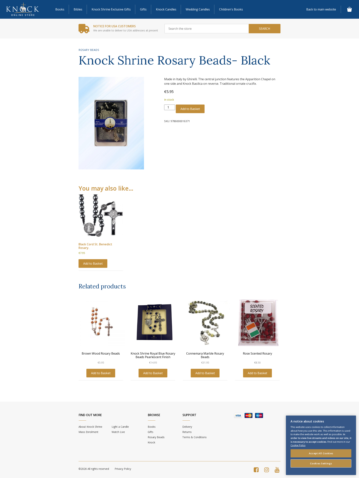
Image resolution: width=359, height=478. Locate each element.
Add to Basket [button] (93, 263)
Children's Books (231, 9)
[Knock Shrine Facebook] (256, 469)
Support (189, 415)
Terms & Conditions (194, 437)
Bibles (78, 9)
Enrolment (88, 432)
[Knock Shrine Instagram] (266, 469)
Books (59, 9)
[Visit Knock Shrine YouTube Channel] (277, 469)
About (90, 426)
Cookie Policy (298, 445)
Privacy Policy (123, 469)
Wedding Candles (198, 9)
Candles (166, 9)
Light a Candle (120, 426)
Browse (154, 415)
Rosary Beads (89, 50)
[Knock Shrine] (22, 9)
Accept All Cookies (321, 453)
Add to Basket (190, 109)
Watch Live (118, 432)
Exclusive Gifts (111, 9)
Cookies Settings (321, 463)
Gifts (143, 9)
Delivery (187, 426)
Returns (187, 432)
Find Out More (90, 415)
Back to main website (321, 9)
